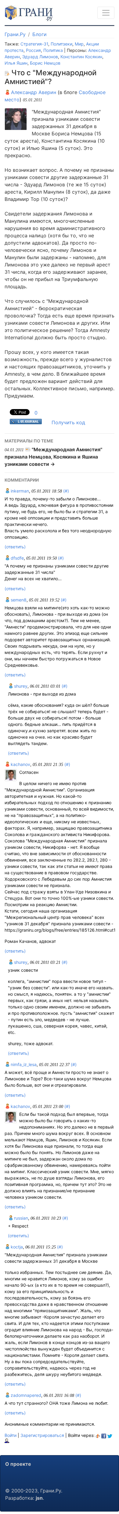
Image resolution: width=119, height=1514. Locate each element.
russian (20, 1218)
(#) (66, 490)
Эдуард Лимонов (40, 56)
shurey (20, 686)
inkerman (19, 490)
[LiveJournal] (7, 1440)
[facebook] (103, 1435)
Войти (10, 1435)
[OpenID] (98, 1435)
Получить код (68, 422)
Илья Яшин (16, 63)
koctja (16, 1246)
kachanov (19, 764)
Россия (33, 50)
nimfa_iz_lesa (23, 1064)
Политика (53, 50)
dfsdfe (16, 558)
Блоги (39, 34)
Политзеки (61, 43)
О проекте (18, 1464)
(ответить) (15, 546)
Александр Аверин (32, 92)
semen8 (18, 599)
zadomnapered (25, 1395)
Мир (79, 43)
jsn (39, 1498)
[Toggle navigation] (105, 13)
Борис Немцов (45, 63)
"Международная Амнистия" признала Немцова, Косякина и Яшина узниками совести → (53, 456)
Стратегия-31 (34, 43)
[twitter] (109, 1435)
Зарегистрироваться (42, 1435)
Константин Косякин (81, 56)
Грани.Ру (15, 34)
